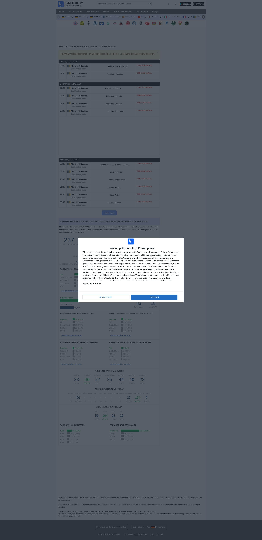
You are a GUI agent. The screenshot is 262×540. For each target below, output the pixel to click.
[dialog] (131, 270)
